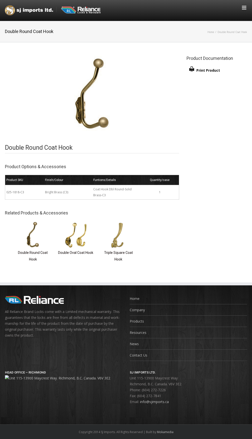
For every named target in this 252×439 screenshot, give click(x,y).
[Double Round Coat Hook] (33, 224)
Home (210, 32)
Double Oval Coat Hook (75, 253)
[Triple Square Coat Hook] (118, 224)
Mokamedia (165, 432)
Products (137, 321)
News (134, 343)
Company (137, 310)
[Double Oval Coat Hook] (76, 224)
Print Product (208, 70)
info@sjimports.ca (154, 401)
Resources (138, 332)
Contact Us (138, 355)
